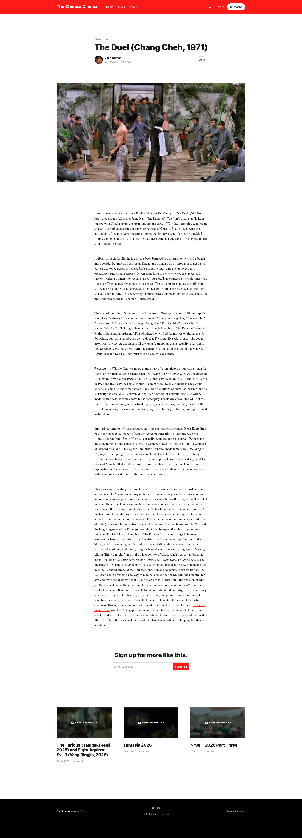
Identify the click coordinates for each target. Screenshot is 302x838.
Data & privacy (150, 814)
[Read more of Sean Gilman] (98, 59)
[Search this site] (210, 6)
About (133, 6)
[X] (153, 808)
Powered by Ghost (236, 811)
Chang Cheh (101, 39)
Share (202, 59)
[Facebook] (158, 808)
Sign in (220, 6)
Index (121, 6)
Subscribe (236, 6)
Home (109, 6)
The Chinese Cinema (77, 6)
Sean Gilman (113, 57)
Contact (165, 814)
